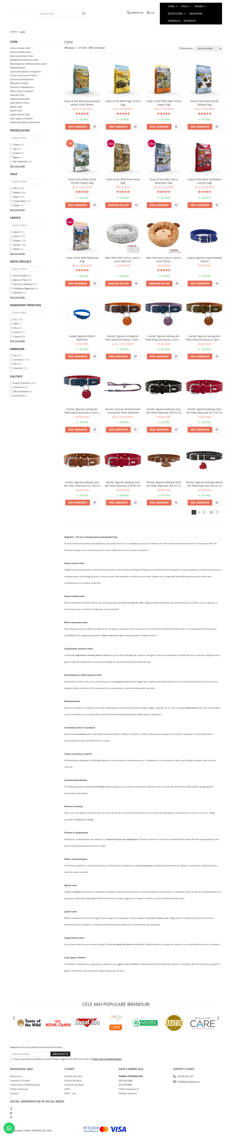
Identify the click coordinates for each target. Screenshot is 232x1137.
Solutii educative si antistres (25, 122)
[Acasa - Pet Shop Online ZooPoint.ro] (21, 13)
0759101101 (185, 1076)
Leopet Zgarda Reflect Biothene (82, 337)
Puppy (16, 240)
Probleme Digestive (23, 288)
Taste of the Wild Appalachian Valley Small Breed (82, 102)
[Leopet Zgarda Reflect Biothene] (82, 314)
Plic (15, 363)
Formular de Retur (74, 1084)
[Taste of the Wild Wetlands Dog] (82, 235)
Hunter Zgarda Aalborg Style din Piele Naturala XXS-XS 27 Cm (163, 484)
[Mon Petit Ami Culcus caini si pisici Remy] (163, 235)
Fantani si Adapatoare (22, 87)
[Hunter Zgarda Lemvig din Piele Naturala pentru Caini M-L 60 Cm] (204, 314)
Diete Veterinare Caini (21, 56)
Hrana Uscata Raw (20, 98)
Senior (16, 244)
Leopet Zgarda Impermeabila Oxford (204, 259)
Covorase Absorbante (21, 79)
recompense (118, 681)
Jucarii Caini (16, 110)
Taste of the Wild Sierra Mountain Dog (163, 181)
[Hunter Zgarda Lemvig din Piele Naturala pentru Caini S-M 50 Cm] (163, 314)
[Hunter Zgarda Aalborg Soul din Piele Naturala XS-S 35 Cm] (204, 387)
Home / (14, 31)
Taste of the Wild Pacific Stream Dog (204, 102)
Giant (16, 205)
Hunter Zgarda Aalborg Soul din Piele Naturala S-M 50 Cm (123, 484)
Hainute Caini (17, 95)
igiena (78, 891)
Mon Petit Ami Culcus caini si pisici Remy (163, 259)
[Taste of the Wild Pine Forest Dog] (122, 157)
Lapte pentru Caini (20, 114)
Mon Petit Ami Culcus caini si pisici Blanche (122, 259)
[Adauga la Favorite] (94, 127)
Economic (18, 395)
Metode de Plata (73, 1076)
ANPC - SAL (70, 1093)
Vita (15, 328)
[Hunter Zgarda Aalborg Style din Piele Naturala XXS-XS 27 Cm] (163, 460)
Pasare (16, 336)
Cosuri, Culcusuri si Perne (23, 75)
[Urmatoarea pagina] (217, 512)
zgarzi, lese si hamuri (128, 964)
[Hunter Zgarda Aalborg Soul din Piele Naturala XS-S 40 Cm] (82, 460)
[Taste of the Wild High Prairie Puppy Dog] (163, 79)
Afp (15, 148)
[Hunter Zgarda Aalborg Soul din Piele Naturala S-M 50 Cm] (122, 460)
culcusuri (84, 760)
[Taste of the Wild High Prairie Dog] (122, 79)
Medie (16, 192)
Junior (16, 236)
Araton (17, 153)
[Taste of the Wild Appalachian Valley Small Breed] (82, 79)
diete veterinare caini (112, 635)
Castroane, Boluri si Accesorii (25, 71)
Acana (16, 144)
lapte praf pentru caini (128, 944)
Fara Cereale (19, 275)
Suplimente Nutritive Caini (24, 59)
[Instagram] (11, 1117)
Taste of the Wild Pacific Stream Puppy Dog (82, 181)
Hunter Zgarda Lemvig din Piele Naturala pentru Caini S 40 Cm (122, 337)
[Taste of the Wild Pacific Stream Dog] (204, 79)
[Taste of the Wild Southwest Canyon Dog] (204, 157)
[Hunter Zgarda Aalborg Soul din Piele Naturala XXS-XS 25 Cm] (163, 387)
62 (211, 512)
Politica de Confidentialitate (107, 1059)
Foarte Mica (19, 201)
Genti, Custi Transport (22, 91)
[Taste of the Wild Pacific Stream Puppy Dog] (82, 157)
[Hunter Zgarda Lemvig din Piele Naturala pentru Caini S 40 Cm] (122, 314)
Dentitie (17, 292)
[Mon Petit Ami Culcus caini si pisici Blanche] (122, 235)
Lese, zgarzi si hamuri (21, 118)
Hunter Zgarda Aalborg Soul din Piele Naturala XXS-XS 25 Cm (163, 410)
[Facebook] (11, 1108)
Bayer (16, 157)
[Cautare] (83, 14)
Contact (14, 1093)
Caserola (17, 368)
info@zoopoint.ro (188, 1081)
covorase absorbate (95, 786)
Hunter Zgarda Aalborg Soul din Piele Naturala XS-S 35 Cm (204, 410)
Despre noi (16, 1076)
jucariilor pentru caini (158, 918)
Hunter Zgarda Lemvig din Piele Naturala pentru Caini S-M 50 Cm (164, 337)
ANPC (67, 1089)
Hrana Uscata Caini (20, 48)
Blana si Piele (20, 280)
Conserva (18, 359)
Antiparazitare (17, 67)
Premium (18, 387)
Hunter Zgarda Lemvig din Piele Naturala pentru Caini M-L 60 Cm (204, 337)
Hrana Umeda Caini (20, 52)
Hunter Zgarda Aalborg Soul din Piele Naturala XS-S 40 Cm (82, 484)
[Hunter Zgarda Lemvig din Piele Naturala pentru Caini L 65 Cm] (82, 387)
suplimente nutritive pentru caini (91, 655)
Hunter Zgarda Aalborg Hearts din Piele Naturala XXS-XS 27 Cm (204, 484)
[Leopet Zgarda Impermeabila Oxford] (204, 235)
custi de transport (144, 865)
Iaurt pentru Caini (19, 102)
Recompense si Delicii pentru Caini (28, 63)
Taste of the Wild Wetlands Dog (82, 259)
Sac (15, 355)
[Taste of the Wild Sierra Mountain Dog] (163, 157)
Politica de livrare (19, 1089)
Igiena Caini (16, 106)
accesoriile (79, 734)
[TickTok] (11, 1113)
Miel (15, 323)
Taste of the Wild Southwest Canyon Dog (204, 181)
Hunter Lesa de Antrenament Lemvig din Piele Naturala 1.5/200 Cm (122, 410)
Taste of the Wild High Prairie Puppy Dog (163, 102)
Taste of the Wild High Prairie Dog (123, 102)
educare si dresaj (84, 819)
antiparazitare (192, 707)
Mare (16, 196)
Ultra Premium (21, 391)
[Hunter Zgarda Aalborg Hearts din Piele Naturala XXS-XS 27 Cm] (204, 460)
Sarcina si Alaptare (23, 284)
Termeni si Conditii (20, 1080)
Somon (17, 332)
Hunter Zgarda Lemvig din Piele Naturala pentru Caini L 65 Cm (82, 410)
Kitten (16, 249)
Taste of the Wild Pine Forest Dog (122, 181)
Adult (16, 232)
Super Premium (21, 383)
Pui (15, 319)
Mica (15, 188)
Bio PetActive (20, 161)
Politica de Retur (73, 1080)
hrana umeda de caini (132, 602)
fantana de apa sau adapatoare (122, 839)
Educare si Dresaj (19, 83)
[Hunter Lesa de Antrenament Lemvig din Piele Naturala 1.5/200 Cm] (122, 387)
